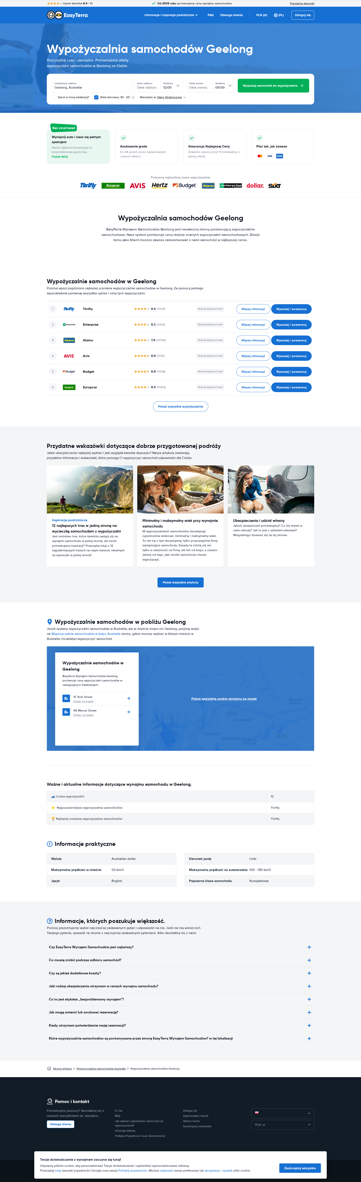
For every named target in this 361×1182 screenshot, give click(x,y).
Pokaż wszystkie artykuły (180, 582)
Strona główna (62, 1068)
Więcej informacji (253, 309)
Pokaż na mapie (83, 701)
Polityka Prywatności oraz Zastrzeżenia (140, 1136)
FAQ (211, 15)
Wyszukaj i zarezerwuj (291, 309)
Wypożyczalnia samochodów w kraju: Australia (86, 634)
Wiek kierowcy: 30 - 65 (115, 97)
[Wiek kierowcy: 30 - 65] (96, 97)
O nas (119, 1110)
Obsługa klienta (231, 15)
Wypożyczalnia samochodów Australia (101, 1068)
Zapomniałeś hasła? (195, 1116)
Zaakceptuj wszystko (300, 1168)
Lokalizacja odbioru (66, 83)
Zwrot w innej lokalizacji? (73, 97)
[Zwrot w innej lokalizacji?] (54, 97)
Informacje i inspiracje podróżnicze (169, 15)
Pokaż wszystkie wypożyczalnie (180, 406)
